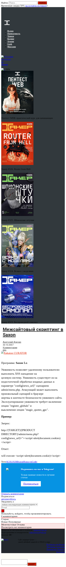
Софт (34, 461)
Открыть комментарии (12, 494)
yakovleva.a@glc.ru (37, 532)
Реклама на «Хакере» (56, 549)
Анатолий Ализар (12, 342)
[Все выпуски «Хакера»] (1, 51)
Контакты (60, 552)
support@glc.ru (40, 530)
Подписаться (30, 483)
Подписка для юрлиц (56, 547)
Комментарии (10, 347)
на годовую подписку (36, 5)
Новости (27, 461)
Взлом (20, 461)
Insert (32, 564)
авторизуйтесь (8, 499)
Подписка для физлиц (55, 544)
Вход (62, 4)
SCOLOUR (11, 461)
